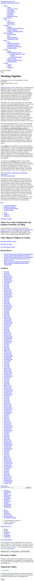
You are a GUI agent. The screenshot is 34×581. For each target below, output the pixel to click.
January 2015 (7, 460)
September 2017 (8, 412)
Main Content (10, 3)
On (3, 570)
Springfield (7, 496)
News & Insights (8, 33)
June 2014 (6, 471)
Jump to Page (4, 486)
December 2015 (8, 444)
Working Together (12, 48)
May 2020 (6, 365)
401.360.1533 (7, 501)
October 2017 (7, 410)
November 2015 (8, 445)
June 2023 (6, 312)
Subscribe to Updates (6, 218)
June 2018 (6, 398)
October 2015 (7, 447)
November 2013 (8, 481)
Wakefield (6, 499)
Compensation (15, 173)
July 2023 (6, 311)
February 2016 (8, 441)
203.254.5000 (7, 504)
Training (13, 55)
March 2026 (7, 274)
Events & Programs (12, 37)
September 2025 (8, 281)
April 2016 (7, 438)
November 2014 (8, 463)
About (5, 5)
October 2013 (7, 483)
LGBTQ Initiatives (12, 30)
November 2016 (8, 427)
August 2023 (7, 309)
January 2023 (7, 320)
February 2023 (8, 318)
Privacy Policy (8, 514)
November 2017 (8, 409)
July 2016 (6, 433)
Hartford (6, 493)
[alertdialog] (17, 567)
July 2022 (6, 327)
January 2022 (7, 335)
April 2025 (7, 288)
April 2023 (7, 315)
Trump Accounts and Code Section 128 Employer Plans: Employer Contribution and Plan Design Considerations (17, 263)
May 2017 (6, 418)
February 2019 (8, 386)
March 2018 (7, 403)
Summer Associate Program (14, 60)
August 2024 (7, 297)
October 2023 (7, 308)
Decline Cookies (15, 551)
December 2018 (8, 389)
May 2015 (6, 454)
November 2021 (8, 338)
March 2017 (7, 421)
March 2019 (7, 385)
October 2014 (7, 465)
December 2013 (8, 480)
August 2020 (7, 361)
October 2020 (7, 358)
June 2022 (6, 329)
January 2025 (7, 291)
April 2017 (7, 419)
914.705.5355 (7, 507)
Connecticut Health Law (13, 43)
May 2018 (6, 400)
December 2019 (8, 373)
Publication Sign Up (6, 526)
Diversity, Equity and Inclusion (15, 28)
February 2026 (8, 276)
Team (5, 19)
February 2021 (8, 351)
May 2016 (6, 436)
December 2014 (8, 462)
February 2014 (8, 477)
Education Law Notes (13, 45)
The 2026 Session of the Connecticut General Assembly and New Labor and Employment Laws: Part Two (18, 254)
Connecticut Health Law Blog (8, 241)
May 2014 (6, 472)
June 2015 (6, 453)
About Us (6, 214)
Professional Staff (11, 61)
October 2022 (7, 324)
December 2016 (8, 425)
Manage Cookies (8, 516)
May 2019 (6, 382)
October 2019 (7, 374)
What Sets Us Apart (12, 8)
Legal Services (8, 18)
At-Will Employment (9, 176)
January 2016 (7, 442)
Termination (4, 174)
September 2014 (8, 466)
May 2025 (6, 287)
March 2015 (7, 457)
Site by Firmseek (8, 523)
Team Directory (11, 24)
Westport (6, 502)
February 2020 (8, 370)
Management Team (12, 16)
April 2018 (7, 401)
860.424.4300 (7, 495)
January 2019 (7, 388)
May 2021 (6, 347)
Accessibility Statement (10, 517)
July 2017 (6, 415)
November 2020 (8, 356)
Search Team (10, 22)
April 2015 (7, 456)
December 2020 (8, 354)
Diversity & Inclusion (16, 57)
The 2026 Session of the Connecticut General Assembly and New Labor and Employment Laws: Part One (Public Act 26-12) (18, 258)
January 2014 (7, 478)
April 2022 (7, 330)
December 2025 (8, 278)
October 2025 (7, 279)
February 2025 (8, 290)
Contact (6, 63)
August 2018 (7, 395)
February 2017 (8, 422)
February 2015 (8, 459)
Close (2, 579)
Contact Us (10, 67)
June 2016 (6, 434)
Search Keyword (5, 487)
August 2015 (7, 450)
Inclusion (6, 25)
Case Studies (10, 10)
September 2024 (8, 296)
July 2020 (6, 362)
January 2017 (7, 424)
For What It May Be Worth (14, 46)
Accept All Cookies (24, 551)
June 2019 (6, 380)
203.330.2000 (7, 492)
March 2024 (7, 303)
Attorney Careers (11, 58)
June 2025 (6, 285)
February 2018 (8, 404)
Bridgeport (7, 490)
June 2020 (6, 364)
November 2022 (8, 323)
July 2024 (6, 299)
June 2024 (6, 300)
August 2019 (7, 377)
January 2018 (7, 406)
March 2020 (7, 368)
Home (5, 213)
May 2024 (6, 302)
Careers (6, 49)
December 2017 (8, 407)
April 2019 (7, 383)
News (8, 36)
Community (10, 13)
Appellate (8, 173)
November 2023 (8, 306)
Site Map (6, 511)
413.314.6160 (7, 498)
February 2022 (8, 333)
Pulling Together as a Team (14, 52)
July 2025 (6, 284)
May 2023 (6, 314)
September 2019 (8, 376)
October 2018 (7, 392)
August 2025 (7, 282)
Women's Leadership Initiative (15, 31)
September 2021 (8, 341)
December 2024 (8, 293)
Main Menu (4, 3)
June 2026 (6, 273)
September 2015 (8, 448)
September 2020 (8, 359)
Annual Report (11, 11)
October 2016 (7, 428)
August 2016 (7, 431)
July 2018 (6, 397)
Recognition (10, 15)
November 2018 (8, 391)
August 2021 (7, 342)
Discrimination (23, 173)
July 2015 (6, 451)
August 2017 (7, 413)
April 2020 (7, 367)
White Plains (7, 505)
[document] (17, 567)
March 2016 (7, 439)
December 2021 (8, 336)
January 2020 (7, 371)
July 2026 (6, 271)
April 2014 (7, 474)
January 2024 (7, 305)
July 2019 (6, 379)
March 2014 (7, 475)
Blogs (5, 40)
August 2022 (7, 326)
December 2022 (8, 321)
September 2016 (8, 430)
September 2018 (8, 394)
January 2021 (7, 353)
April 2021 (7, 348)
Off (8, 570)
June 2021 (6, 345)
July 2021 (6, 344)
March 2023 (7, 317)
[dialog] (17, 547)
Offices (9, 66)
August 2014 (7, 468)
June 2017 (6, 416)
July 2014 (6, 469)
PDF (2, 202)
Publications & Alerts (12, 39)
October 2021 (7, 339)
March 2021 (7, 350)
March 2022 (7, 332)
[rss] (6, 530)
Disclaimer (7, 513)
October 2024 (7, 294)
